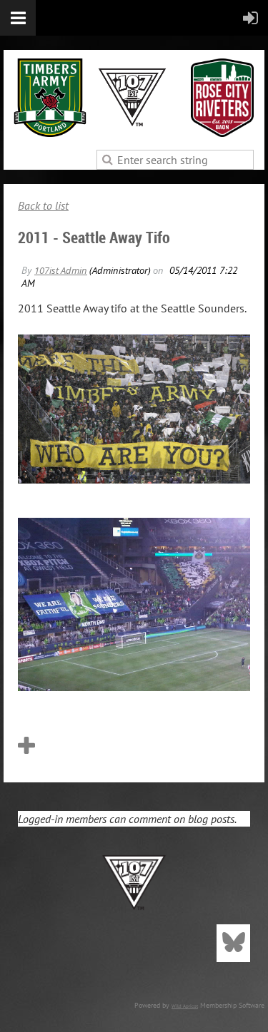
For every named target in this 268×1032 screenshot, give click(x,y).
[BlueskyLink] (233, 943)
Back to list (43, 205)
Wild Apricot (185, 1006)
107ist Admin (60, 270)
